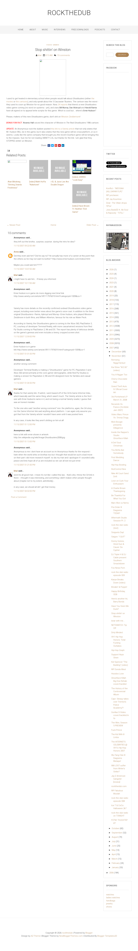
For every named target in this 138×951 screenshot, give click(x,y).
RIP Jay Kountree (114, 199)
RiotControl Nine (118, 469)
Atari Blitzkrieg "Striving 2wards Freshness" (15, 184)
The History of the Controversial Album (119, 691)
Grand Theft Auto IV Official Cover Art (119, 389)
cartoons (23, 101)
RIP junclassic (112, 195)
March (115, 859)
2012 (111, 326)
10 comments (63, 55)
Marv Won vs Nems (120, 503)
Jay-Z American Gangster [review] (118, 779)
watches (110, 894)
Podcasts (100, 30)
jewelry (109, 903)
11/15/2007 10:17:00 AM (24, 283)
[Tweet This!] (52, 145)
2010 (111, 334)
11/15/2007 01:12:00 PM (24, 424)
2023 (111, 282)
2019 (111, 295)
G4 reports (63, 104)
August (115, 837)
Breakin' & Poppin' (119, 587)
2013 (111, 321)
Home (21, 30)
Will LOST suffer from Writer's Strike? (118, 768)
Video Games (52, 45)
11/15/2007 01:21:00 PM (24, 465)
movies (9, 101)
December (117, 351)
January (115, 867)
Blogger (89, 933)
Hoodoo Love (117, 673)
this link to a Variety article (63, 129)
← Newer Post (13, 225)
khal (16, 275)
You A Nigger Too (119, 374)
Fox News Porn (118, 568)
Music (45, 30)
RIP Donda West (118, 669)
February (116, 863)
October (116, 828)
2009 (111, 339)
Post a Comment (18, 497)
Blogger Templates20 (107, 936)
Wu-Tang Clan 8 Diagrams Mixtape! (118, 758)
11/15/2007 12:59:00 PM (24, 336)
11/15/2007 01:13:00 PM (24, 441)
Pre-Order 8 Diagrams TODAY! (116, 510)
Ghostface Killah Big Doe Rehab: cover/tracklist (119, 681)
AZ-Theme (35, 936)
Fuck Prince (116, 730)
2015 (111, 313)
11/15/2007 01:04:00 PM (24, 383)
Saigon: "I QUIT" (118, 536)
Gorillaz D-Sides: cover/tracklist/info (120, 715)
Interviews (59, 30)
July (114, 841)
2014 (111, 317)
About (33, 30)
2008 (111, 343)
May (114, 850)
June (114, 846)
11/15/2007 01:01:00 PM (24, 354)
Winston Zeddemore (70, 116)
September (117, 833)
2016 (111, 308)
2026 (111, 269)
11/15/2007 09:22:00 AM (24, 246)
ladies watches (113, 897)
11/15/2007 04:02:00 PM (24, 491)
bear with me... (118, 621)
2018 (111, 300)
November (117, 356)
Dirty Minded (117, 632)
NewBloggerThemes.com (71, 936)
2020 (111, 291)
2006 (111, 872)
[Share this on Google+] (56, 145)
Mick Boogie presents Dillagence (117, 425)
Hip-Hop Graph (118, 650)
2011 (111, 330)
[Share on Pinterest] (59, 145)
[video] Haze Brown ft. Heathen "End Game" (80, 209)
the (92, 98)
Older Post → (93, 225)
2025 (111, 274)
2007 (111, 348)
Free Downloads (80, 30)
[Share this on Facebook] (49, 145)
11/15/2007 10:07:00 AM (24, 269)
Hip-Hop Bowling (118, 465)
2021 (111, 287)
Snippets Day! (117, 532)
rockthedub (69, 13)
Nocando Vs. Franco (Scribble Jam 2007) (120, 407)
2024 (111, 278)
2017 (111, 304)
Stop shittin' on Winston (52, 50)
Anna (16, 252)
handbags (110, 900)
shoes (109, 907)
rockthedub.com (119, 786)
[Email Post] (8, 150)
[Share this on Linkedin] (63, 145)
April (114, 854)
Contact (115, 30)
